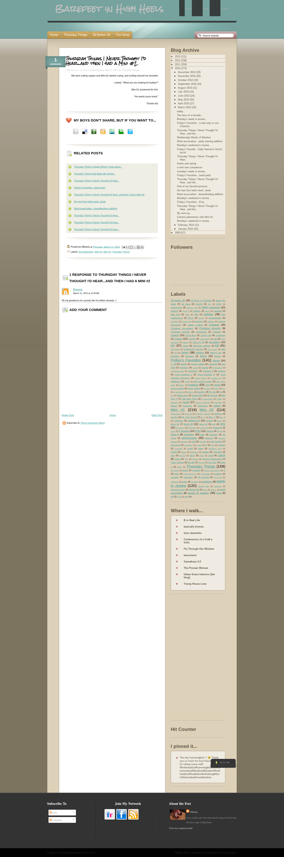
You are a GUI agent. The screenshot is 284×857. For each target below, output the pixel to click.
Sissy (192, 455)
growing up (216, 378)
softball (221, 455)
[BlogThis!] (131, 247)
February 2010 (186, 224)
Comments (57, 819)
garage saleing (197, 364)
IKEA (216, 388)
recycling (179, 449)
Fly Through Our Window (199, 548)
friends (216, 360)
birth (196, 314)
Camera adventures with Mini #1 (195, 217)
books (201, 318)
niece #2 (188, 424)
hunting (207, 388)
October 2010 (186, 80)
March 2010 (185, 107)
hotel (207, 385)
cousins (178, 338)
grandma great (177, 371)
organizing (217, 427)
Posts (54, 812)
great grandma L (183, 374)
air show (186, 304)
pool (193, 441)
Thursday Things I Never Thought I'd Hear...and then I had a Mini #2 (106, 61)
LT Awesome (207, 399)
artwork (174, 311)
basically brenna (193, 526)
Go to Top (223, 763)
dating (185, 342)
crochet (191, 339)
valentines (188, 477)
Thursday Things (130, 70)
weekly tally (203, 486)
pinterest (209, 438)
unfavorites (206, 474)
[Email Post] (123, 246)
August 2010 (185, 87)
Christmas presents (210, 328)
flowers (217, 356)
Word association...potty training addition (200, 141)
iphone (190, 392)
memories (187, 406)
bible (187, 314)
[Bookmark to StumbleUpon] (112, 132)
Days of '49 (198, 342)
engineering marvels (193, 349)
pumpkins (188, 445)
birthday (208, 314)
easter (186, 346)
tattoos (195, 459)
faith (223, 349)
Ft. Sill (173, 364)
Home (113, 415)
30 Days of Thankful (201, 300)
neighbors (178, 421)
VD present (203, 477)
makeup (174, 402)
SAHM (174, 452)
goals (195, 368)
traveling (196, 470)
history (182, 385)
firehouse (175, 356)
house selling (194, 388)
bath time (175, 314)
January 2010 (186, 228)
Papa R (175, 434)
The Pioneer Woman (196, 568)
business (199, 321)
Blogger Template (211, 852)
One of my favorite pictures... (193, 186)
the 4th (191, 462)
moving (174, 417)
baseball (218, 311)
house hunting (177, 388)
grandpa (221, 371)
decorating (214, 342)
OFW (222, 424)
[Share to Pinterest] (142, 247)
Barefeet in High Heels (71, 852)
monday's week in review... (192, 171)
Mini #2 (117, 70)
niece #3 (203, 424)
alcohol (199, 304)
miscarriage (176, 414)
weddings (207, 481)
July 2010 (184, 91)
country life (206, 335)
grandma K (208, 371)
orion (173, 431)
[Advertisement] (186, 658)
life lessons (212, 395)
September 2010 (187, 83)
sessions (194, 452)
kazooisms (190, 555)
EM (217, 345)
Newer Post (68, 415)
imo (223, 388)
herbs (187, 382)
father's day (216, 353)
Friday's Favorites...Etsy (190, 201)
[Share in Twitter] (130, 132)
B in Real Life (192, 520)
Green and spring (186, 163)
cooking (175, 335)
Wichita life (194, 489)
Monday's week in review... (192, 119)
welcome (218, 486)
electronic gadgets (202, 346)
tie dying (175, 470)
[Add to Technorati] (121, 132)
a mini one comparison (189, 167)
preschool (175, 445)
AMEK (219, 304)
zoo (186, 496)
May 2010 (184, 99)
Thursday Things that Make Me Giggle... (95, 173)
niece (219, 421)
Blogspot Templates (228, 852)
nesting (209, 421)
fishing (203, 356)
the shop (212, 462)
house (217, 385)
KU (172, 395)
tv (224, 470)
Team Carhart (177, 462)
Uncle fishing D (190, 474)
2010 (178, 68)
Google (205, 367)
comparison (201, 332)
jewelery (201, 392)
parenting (189, 434)
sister (201, 455)
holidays (193, 384)
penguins (213, 434)
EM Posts (175, 349)
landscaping (197, 395)
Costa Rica (190, 335)
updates (218, 474)
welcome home (178, 489)
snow (210, 455)
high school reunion (203, 381)
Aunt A (186, 311)
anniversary (176, 307)
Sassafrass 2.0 (192, 561)
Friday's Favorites (186, 360)
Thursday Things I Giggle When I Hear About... (98, 167)
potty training (216, 441)
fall (175, 353)
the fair (201, 462)
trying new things (212, 470)
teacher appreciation (212, 459)
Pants (219, 431)
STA (186, 459)
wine (205, 490)
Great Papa (200, 378)
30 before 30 (178, 300)
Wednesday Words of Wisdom (194, 137)
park (202, 434)
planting (184, 442)
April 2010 (184, 103)
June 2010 (184, 95)
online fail (204, 428)
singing (182, 455)
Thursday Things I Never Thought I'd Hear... (96, 180)
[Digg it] (85, 132)
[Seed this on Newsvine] (94, 132)
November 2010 (187, 76)
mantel (185, 402)
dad (215, 339)
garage (183, 364)
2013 (178, 56)
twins (176, 474)
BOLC (191, 318)
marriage (218, 402)
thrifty (179, 467)
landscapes (182, 395)
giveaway (183, 367)
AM (209, 304)
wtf (172, 496)
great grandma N (206, 374)
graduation (217, 368)
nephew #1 (194, 420)
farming (200, 352)
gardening (213, 364)
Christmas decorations (182, 328)
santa (183, 452)
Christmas (214, 325)
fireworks (189, 356)
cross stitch (205, 339)
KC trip (212, 392)
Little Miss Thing (189, 399)
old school (180, 428)
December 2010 (187, 72)
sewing (205, 452)
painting (209, 431)
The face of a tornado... (190, 115)
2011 (178, 64)
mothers (218, 414)
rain (212, 445)
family (185, 352)
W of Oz (218, 477)
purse (199, 445)
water (184, 482)
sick (173, 455)
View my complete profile (181, 828)
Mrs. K (212, 417)
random (221, 445)
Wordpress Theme (182, 852)
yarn (179, 497)
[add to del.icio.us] (76, 132)
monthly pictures (203, 414)
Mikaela (193, 811)
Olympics (192, 428)
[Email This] (127, 247)
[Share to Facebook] (138, 247)
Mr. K (203, 417)
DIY (173, 345)
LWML (219, 399)
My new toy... (184, 213)
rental (190, 448)
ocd (213, 424)
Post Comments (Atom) (93, 423)
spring (177, 459)
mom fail (188, 414)
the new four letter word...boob (90, 201)
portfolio (202, 442)
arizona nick (191, 308)
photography (189, 437)
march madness (203, 402)
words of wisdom (198, 492)
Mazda (174, 406)
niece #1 (175, 424)
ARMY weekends (211, 307)
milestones (203, 406)
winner (213, 490)
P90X (198, 431)
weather (194, 482)
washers (174, 482)
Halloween (175, 381)
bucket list (186, 321)
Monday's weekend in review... (194, 145)
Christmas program (180, 332)
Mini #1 (108, 70)
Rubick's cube (215, 449)
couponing (220, 335)
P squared (184, 431)
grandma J (193, 371)
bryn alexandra (193, 533)
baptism (197, 311)
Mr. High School (189, 417)
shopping (217, 452)
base (207, 311)
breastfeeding (97, 70)
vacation (175, 477)
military (217, 405)
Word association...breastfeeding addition (95, 208)
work (218, 493)
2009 (178, 232)
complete (217, 332)
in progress (179, 392)
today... (181, 111)
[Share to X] (135, 247)
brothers (174, 321)
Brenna (77, 289)
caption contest (195, 325)
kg (221, 392)
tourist (185, 470)
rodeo (200, 448)
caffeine (210, 321)
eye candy (212, 349)
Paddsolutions (197, 852)
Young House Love (195, 583)
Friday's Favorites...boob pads (89, 187)
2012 (178, 60)
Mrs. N (222, 417)
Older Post (156, 415)
